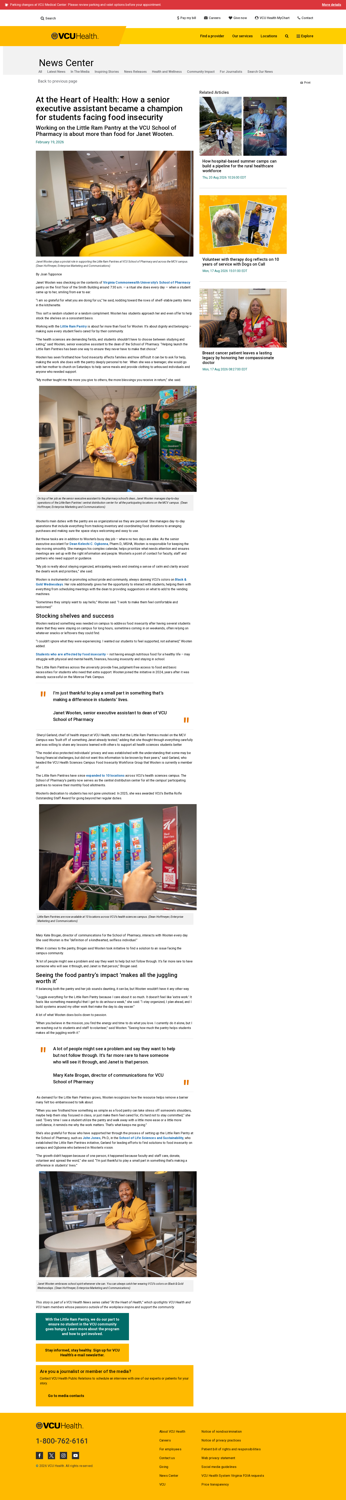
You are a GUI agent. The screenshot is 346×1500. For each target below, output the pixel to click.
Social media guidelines (218, 1467)
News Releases (135, 72)
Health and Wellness (167, 72)
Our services (242, 36)
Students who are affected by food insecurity (71, 654)
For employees (170, 1449)
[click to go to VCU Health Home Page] (75, 36)
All (40, 72)
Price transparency (215, 1484)
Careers (214, 18)
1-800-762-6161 (62, 1441)
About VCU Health (172, 1431)
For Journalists (231, 72)
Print (307, 82)
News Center (168, 1476)
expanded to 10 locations (105, 775)
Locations (269, 36)
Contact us (167, 1458)
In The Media (80, 72)
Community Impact (201, 72)
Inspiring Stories (107, 72)
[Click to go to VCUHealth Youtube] (75, 1455)
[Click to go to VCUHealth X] (51, 1455)
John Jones (92, 1138)
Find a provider (212, 36)
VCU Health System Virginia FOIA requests (232, 1476)
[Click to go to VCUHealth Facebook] (39, 1455)
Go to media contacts (66, 1396)
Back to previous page (57, 81)
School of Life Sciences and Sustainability (151, 1138)
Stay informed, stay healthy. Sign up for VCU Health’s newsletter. (82, 1352)
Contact (307, 18)
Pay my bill (188, 18)
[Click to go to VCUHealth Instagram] (63, 1455)
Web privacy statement (218, 1458)
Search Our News (260, 72)
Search (50, 18)
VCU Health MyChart (274, 18)
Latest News (56, 72)
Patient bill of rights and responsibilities (231, 1449)
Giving (163, 1467)
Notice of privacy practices (221, 1440)
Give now (240, 18)
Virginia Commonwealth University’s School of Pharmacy (146, 282)
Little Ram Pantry (73, 326)
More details (331, 5)
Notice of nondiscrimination (221, 1431)
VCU (162, 1484)
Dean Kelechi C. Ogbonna (88, 544)
